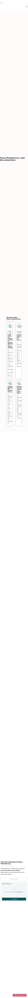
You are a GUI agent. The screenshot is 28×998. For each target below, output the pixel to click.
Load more (15, 899)
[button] (26, 6)
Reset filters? (20, 892)
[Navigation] (1, 2)
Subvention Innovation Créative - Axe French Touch (20, 390)
